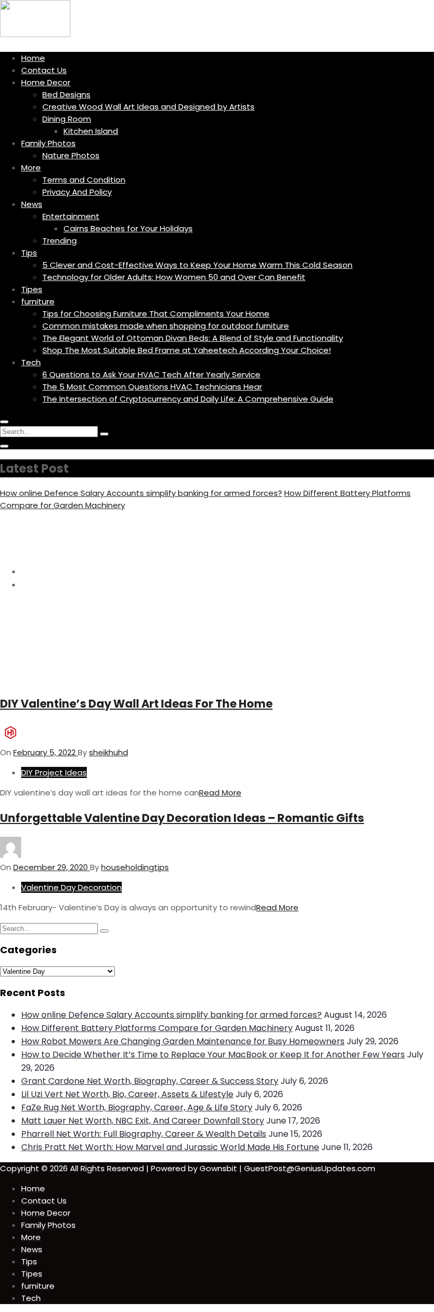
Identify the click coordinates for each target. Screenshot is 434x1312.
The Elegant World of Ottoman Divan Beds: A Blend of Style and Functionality (192, 337)
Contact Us (44, 70)
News (31, 204)
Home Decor (45, 82)
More (31, 167)
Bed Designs (66, 94)
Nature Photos (71, 155)
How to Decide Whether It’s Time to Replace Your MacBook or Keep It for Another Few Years (213, 1054)
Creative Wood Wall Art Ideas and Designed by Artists (148, 106)
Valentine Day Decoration (71, 887)
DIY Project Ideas (54, 772)
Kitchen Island (91, 131)
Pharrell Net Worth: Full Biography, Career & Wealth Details (143, 1134)
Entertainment (71, 216)
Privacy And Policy (77, 191)
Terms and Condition (83, 179)
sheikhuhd (108, 752)
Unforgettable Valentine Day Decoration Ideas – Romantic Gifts (182, 818)
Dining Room (66, 118)
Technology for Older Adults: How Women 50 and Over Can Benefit (173, 277)
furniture (38, 301)
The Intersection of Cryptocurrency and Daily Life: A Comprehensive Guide (187, 398)
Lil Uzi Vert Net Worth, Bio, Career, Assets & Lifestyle (127, 1094)
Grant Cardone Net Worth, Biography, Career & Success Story (149, 1081)
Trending (59, 240)
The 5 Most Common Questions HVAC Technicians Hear (152, 386)
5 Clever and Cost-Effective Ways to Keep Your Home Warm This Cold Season (197, 264)
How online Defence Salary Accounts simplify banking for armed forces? (141, 493)
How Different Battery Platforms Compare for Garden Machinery (157, 1028)
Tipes (31, 289)
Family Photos (48, 143)
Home (33, 58)
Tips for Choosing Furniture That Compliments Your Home (155, 313)
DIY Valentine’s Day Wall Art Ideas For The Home (136, 703)
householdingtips (135, 867)
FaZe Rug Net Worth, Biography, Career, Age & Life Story (136, 1107)
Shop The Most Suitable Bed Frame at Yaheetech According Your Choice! (186, 350)
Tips (29, 252)
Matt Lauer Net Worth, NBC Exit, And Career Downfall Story (142, 1121)
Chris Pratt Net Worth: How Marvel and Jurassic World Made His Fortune (170, 1147)
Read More (220, 792)
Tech (31, 362)
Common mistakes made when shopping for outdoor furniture (165, 325)
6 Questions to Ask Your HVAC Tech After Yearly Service (151, 374)
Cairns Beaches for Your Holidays (128, 228)
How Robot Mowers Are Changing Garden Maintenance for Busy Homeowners (183, 1041)
